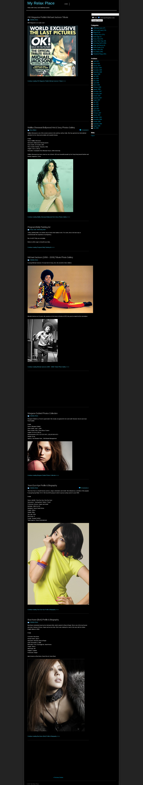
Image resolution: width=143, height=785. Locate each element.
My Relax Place (41, 3)
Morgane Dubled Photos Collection (43, 413)
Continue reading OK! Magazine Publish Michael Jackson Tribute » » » (47, 81)
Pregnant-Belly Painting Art (39, 227)
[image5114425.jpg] (43, 361)
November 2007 (97, 93)
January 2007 (96, 115)
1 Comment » (85, 130)
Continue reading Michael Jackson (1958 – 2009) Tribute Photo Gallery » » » (48, 367)
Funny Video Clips (98, 41)
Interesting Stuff (41, 229)
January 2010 (96, 65)
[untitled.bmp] (50, 211)
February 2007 (97, 113)
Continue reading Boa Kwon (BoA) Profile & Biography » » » (44, 736)
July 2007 (96, 102)
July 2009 (96, 76)
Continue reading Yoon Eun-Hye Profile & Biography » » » (43, 609)
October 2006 (97, 121)
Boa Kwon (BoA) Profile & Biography (43, 619)
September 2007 (97, 98)
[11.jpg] (53, 75)
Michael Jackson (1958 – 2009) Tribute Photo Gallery (50, 257)
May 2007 (96, 106)
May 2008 (96, 80)
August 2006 (96, 126)
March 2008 (96, 85)
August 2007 (96, 100)
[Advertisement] (53, 13)
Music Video (96, 49)
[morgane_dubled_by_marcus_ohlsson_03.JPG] (50, 470)
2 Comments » (85, 488)
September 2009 (97, 72)
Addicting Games (98, 28)
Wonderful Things (98, 54)
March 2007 (96, 111)
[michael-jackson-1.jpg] (60, 312)
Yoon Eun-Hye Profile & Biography (42, 485)
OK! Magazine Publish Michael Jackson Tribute (48, 17)
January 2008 (96, 89)
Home (66, 4)
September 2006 (97, 124)
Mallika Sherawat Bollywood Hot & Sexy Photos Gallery (51, 127)
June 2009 (96, 78)
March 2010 (96, 63)
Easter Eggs (96, 36)
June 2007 (96, 104)
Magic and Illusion (98, 45)
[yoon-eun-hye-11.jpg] (58, 604)
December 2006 (97, 117)
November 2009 (97, 70)
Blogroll (95, 32)
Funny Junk (33, 229)
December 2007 (97, 91)
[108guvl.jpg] (56, 731)
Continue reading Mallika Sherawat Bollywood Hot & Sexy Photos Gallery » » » (49, 217)
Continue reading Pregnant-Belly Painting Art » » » (41, 247)
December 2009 (97, 68)
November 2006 (97, 119)
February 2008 (97, 87)
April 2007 (96, 108)
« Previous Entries (58, 777)
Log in (93, 135)
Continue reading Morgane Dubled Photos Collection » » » (43, 475)
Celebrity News (34, 19)
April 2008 (96, 83)
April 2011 (96, 61)
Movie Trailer (97, 47)
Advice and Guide (98, 30)
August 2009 (96, 74)
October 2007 (97, 96)
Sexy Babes (33, 130)
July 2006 (96, 128)
